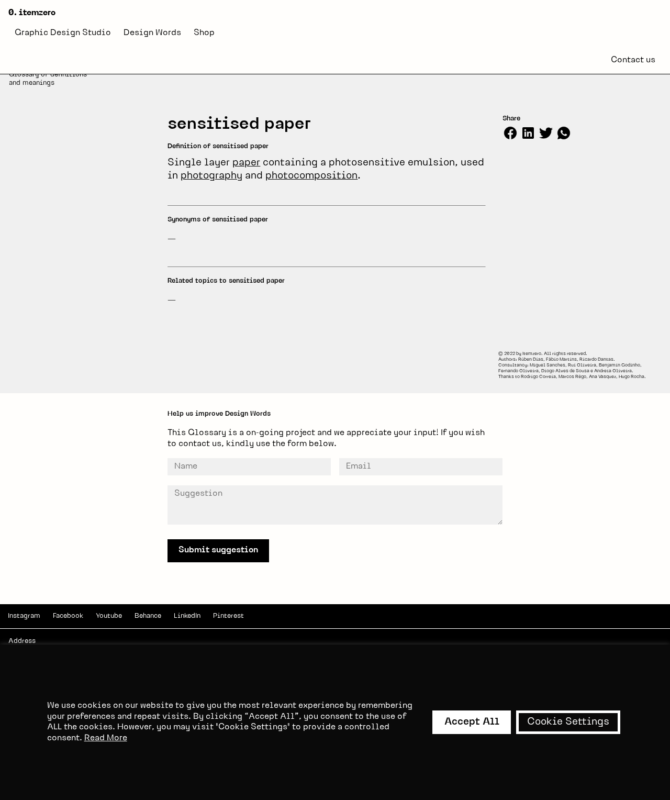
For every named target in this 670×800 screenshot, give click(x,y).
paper (246, 163)
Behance (148, 616)
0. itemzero (31, 13)
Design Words (152, 33)
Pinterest (228, 616)
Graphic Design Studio (63, 33)
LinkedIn (187, 616)
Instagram (24, 616)
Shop (204, 33)
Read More (105, 738)
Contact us (633, 60)
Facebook (68, 616)
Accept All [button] (471, 722)
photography (211, 176)
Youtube (109, 616)
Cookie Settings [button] (568, 722)
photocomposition (311, 176)
